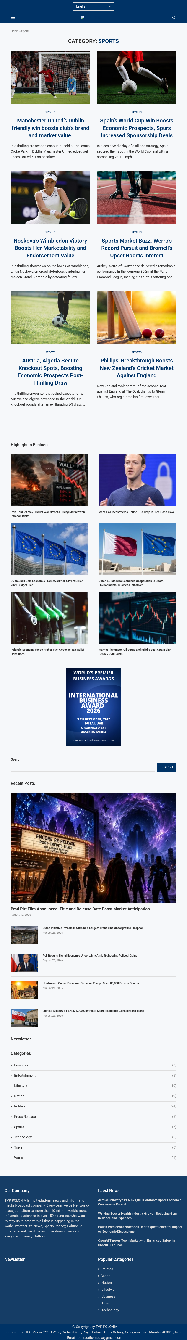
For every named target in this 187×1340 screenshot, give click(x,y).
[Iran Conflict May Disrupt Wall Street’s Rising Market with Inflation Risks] (49, 480)
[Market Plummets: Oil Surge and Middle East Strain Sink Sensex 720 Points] (137, 618)
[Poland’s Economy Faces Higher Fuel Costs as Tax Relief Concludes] (49, 618)
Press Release (95, 1117)
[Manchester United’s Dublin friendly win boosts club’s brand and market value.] (50, 77)
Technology (95, 1137)
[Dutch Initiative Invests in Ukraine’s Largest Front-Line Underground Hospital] (24, 935)
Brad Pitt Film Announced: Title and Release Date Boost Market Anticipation (80, 909)
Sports (95, 1127)
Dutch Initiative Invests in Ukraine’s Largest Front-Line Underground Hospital (93, 928)
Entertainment (95, 1075)
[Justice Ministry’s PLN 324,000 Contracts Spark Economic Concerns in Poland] (24, 1018)
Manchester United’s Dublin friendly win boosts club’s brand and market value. (50, 128)
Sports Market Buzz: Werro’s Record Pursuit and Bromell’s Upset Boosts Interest (136, 248)
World (95, 1158)
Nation (95, 1096)
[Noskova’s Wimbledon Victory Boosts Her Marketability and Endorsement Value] (50, 197)
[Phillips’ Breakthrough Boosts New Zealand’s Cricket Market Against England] (136, 317)
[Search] (174, 18)
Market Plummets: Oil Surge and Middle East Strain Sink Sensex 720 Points (135, 651)
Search (16, 759)
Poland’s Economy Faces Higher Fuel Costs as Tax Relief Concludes (47, 651)
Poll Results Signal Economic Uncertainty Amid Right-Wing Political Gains (90, 955)
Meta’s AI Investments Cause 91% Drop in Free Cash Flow (136, 512)
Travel (95, 1147)
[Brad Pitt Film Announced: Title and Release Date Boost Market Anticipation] (93, 848)
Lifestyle (95, 1086)
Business (95, 1065)
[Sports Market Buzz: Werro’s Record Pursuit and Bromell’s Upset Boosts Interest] (136, 197)
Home (14, 31)
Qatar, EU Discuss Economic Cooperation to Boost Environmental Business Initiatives (131, 583)
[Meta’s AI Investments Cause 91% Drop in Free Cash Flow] (137, 480)
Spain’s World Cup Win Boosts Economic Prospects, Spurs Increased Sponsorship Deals (136, 128)
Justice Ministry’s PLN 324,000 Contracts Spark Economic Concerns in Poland (93, 1010)
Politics (95, 1106)
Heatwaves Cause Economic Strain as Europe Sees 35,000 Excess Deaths (91, 983)
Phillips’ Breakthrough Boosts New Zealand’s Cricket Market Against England (137, 368)
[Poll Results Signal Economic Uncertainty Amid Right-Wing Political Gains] (24, 963)
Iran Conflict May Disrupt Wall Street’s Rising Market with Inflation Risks (48, 514)
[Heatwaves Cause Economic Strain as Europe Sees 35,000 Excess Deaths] (24, 990)
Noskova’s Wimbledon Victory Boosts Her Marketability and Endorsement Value (50, 248)
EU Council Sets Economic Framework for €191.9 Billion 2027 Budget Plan (47, 583)
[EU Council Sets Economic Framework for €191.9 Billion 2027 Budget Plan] (49, 549)
